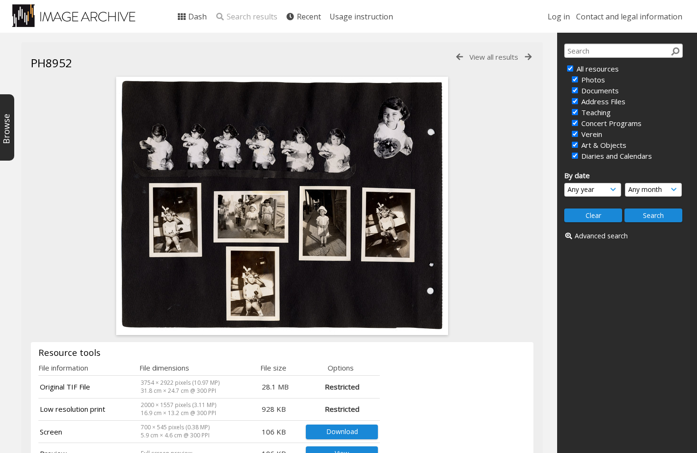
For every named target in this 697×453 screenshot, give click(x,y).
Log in (559, 16)
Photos (592, 79)
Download (342, 431)
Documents (599, 90)
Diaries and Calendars (615, 156)
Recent (308, 16)
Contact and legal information (629, 16)
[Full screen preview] (282, 332)
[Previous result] (459, 57)
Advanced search (601, 235)
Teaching (595, 112)
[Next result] (528, 57)
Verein (590, 134)
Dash (196, 16)
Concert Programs (610, 123)
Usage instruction (361, 16)
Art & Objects (602, 145)
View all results (493, 57)
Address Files (602, 101)
